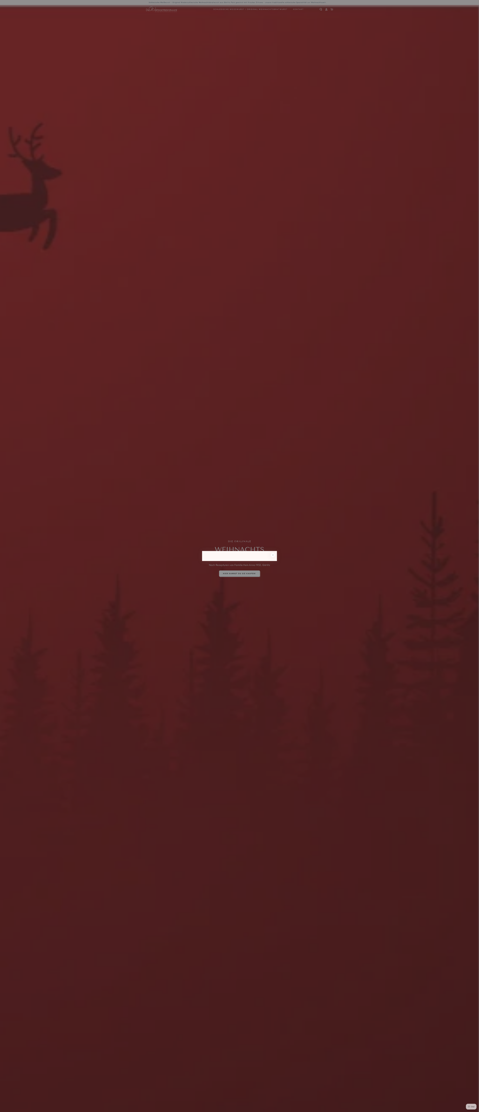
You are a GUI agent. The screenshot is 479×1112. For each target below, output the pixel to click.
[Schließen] (273, 555)
